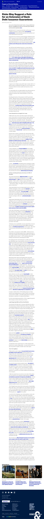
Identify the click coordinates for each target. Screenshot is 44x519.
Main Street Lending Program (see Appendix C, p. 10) (23, 289)
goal (29, 319)
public (21, 281)
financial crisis (19, 129)
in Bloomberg (27, 211)
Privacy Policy (11, 513)
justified (17, 332)
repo (30, 178)
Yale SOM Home (40, 1)
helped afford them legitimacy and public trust (19, 427)
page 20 (18, 391)
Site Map (3, 513)
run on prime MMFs (25, 191)
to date (25, 270)
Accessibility (15, 513)
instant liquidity (26, 274)
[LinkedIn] (6, 493)
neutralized (11, 340)
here (21, 27)
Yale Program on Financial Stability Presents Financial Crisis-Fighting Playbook (7, 483)
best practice (26, 421)
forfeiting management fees (18, 226)
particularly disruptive (26, 195)
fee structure (15, 163)
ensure (23, 152)
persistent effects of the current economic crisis (24, 105)
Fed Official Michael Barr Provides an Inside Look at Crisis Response (21, 483)
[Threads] (14, 493)
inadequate (25, 203)
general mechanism (26, 128)
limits (32, 329)
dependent (27, 188)
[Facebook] (8, 493)
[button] (3, 5)
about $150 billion (15, 267)
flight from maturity (23, 176)
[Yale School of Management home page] (8, 1)
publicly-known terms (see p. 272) (25, 434)
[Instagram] (3, 493)
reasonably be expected (19, 315)
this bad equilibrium (23, 148)
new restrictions (31, 251)
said (11, 398)
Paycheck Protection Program (28, 288)
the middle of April (18, 270)
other (19, 179)
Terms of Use (7, 513)
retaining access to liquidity (19, 282)
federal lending (24, 340)
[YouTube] (11, 493)
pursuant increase (16, 419)
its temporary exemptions (26, 334)
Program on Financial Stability (10, 4)
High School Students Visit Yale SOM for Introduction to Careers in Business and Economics (35, 483)
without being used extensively (27, 170)
